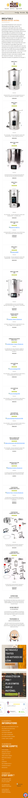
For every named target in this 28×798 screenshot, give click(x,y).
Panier (16, 12)
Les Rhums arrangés (7, 732)
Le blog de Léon (6, 730)
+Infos (8, 100)
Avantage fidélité (6, 751)
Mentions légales (6, 757)
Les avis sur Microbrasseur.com (10, 726)
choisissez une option (14, 75)
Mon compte (22, 12)
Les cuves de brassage (7, 734)
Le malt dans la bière (7, 738)
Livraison (4, 761)
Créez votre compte (7, 755)
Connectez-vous (6, 753)
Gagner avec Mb (19, 8)
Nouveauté (7, 8)
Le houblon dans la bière (8, 736)
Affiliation (4, 767)
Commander (14, 84)
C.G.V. (3, 759)
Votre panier (5, 749)
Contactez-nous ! (6, 765)
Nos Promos (12, 8)
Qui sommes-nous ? (7, 763)
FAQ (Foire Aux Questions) (8, 728)
